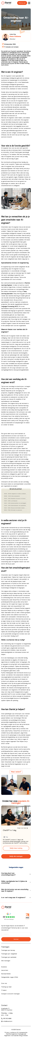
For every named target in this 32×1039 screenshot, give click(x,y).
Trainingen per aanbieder (8, 957)
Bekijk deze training (16, 848)
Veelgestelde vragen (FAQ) (9, 977)
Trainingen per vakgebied (9, 953)
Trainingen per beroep (8, 950)
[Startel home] (6, 3)
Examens (4, 967)
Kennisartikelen (6, 973)
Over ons (4, 983)
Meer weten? (16, 772)
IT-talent (3, 990)
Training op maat (6, 987)
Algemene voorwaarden (11, 1035)
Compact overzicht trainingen (10, 993)
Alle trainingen (5, 960)
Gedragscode (22, 1034)
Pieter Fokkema (15, 36)
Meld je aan (22, 3)
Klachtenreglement (12, 1034)
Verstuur (16, 939)
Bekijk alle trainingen (16, 856)
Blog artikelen (23, 1035)
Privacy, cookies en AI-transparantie (16, 1032)
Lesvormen (4, 970)
